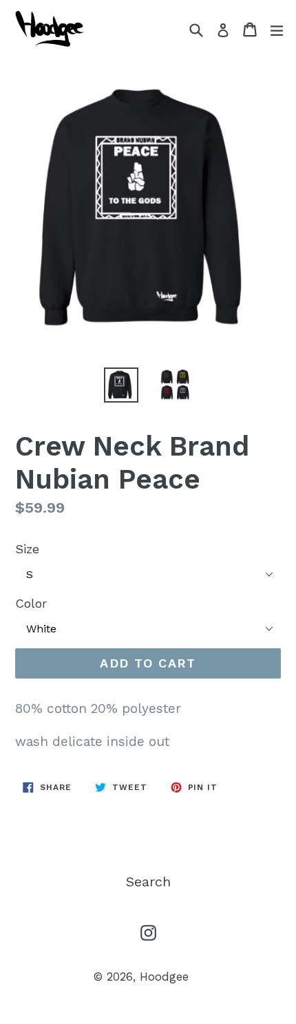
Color (31, 603)
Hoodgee (164, 976)
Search (148, 881)
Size (27, 549)
